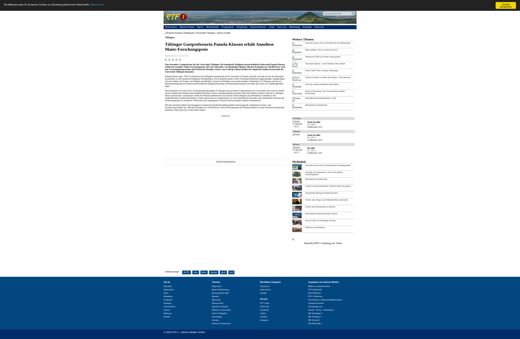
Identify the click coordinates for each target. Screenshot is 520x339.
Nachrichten (187, 27)
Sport (200, 27)
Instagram (264, 320)
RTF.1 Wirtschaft (315, 296)
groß (223, 272)
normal (213, 272)
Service (282, 27)
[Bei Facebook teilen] (166, 60)
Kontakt (307, 27)
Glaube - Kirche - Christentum (321, 310)
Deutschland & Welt (220, 293)
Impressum (265, 286)
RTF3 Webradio (315, 290)
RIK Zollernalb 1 (315, 323)
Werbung (294, 27)
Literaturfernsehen (316, 303)
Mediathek (212, 27)
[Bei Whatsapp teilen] (173, 60)
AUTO (186, 272)
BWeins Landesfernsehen (319, 286)
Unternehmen (258, 27)
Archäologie (217, 317)
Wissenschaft (217, 303)
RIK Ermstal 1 (314, 320)
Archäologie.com (315, 306)
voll (231, 272)
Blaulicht (215, 296)
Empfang (242, 27)
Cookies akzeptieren (506, 5)
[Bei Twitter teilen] (169, 60)
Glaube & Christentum (221, 323)
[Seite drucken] (180, 60)
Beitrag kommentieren (225, 161)
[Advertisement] (226, 136)
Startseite (171, 27)
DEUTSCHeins (314, 293)
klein (204, 272)
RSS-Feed (264, 306)
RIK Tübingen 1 (315, 317)
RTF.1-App (264, 303)
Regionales (216, 286)
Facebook (264, 310)
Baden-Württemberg (220, 290)
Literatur (215, 320)
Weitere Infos (97, 4)
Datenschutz (265, 290)
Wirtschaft (216, 300)
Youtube (263, 317)
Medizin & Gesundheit (221, 310)
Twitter (263, 313)
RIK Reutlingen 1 (315, 313)
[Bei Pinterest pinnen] (177, 60)
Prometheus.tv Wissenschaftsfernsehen (325, 300)
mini (196, 272)
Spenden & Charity (220, 306)
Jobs (271, 27)
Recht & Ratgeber (219, 313)
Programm (228, 27)
